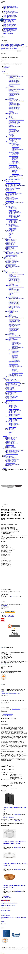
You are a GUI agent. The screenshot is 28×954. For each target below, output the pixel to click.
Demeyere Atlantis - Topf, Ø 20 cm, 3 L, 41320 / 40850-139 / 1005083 (15, 842)
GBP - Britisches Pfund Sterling (10, 7)
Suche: (2, 51)
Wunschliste (6, 67)
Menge (2, 608)
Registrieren (6, 69)
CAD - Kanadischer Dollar (9, 15)
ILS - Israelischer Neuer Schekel (10, 12)
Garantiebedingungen (5, 915)
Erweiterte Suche (7, 897)
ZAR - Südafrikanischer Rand (10, 28)
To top (2, 952)
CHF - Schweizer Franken (9, 25)
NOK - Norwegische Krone (9, 19)
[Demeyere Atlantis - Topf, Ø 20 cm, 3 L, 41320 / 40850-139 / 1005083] (9, 838)
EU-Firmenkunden (6, 691)
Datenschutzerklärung (5, 910)
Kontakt (2, 921)
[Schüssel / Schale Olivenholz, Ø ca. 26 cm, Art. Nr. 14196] (9, 882)
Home (4, 468)
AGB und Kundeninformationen (8, 905)
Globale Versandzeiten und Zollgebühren (11, 693)
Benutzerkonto (6, 66)
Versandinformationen (6, 663)
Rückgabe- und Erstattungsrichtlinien (9, 903)
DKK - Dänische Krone (8, 8)
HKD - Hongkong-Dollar (9, 11)
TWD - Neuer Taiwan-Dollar (10, 16)
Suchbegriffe (6, 896)
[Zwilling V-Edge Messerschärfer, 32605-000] (9, 804)
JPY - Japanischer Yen (8, 13)
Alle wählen (18, 820)
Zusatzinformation (7, 715)
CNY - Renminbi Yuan (8, 21)
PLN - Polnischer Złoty (8, 20)
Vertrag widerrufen (5, 900)
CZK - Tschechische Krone (9, 30)
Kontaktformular (16, 709)
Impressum (3, 912)
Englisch (3, 36)
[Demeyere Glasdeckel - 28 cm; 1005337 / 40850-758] (9, 860)
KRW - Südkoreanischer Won (10, 29)
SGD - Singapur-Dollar (8, 26)
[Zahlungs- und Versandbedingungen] (2, 649)
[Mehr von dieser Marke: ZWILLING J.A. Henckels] (3, 622)
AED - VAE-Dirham (8, 33)
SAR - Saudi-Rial (7, 22)
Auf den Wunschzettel (8, 615)
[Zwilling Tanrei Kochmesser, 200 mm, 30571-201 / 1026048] (5, 506)
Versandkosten (14, 596)
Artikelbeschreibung (8, 714)
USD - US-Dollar (7, 31)
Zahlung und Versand (5, 908)
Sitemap (5, 894)
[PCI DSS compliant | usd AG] (3, 679)
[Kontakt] (2, 705)
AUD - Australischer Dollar (9, 6)
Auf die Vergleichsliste (9, 616)
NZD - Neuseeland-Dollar (9, 17)
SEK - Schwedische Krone (9, 24)
